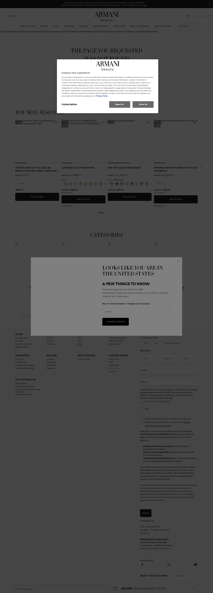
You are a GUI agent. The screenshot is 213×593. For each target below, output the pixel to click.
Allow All (143, 104)
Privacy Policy (102, 96)
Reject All (119, 104)
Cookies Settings (69, 104)
